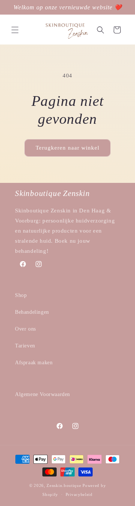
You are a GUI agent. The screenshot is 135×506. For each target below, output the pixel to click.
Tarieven (25, 346)
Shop (21, 295)
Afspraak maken (33, 362)
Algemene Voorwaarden (42, 394)
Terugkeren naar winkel (67, 148)
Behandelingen (32, 312)
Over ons (25, 329)
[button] (15, 30)
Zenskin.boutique (63, 485)
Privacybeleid (79, 494)
